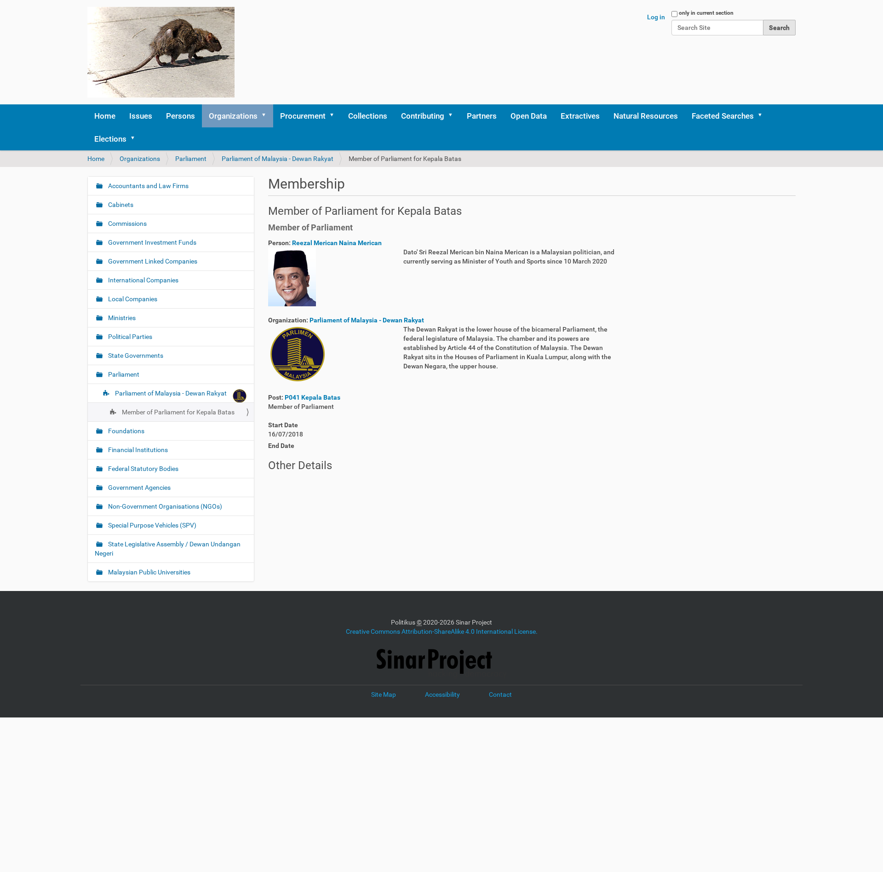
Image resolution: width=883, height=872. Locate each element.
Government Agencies (139, 487)
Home (104, 115)
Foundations (125, 431)
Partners (482, 115)
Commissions (127, 223)
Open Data (528, 115)
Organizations (233, 115)
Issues (140, 115)
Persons (180, 115)
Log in (656, 17)
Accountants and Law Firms (148, 185)
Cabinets (120, 204)
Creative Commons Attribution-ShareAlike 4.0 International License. (442, 631)
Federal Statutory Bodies (142, 468)
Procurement (303, 115)
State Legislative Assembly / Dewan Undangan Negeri (168, 548)
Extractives (580, 115)
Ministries (121, 317)
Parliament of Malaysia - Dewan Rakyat (277, 158)
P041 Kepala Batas (312, 397)
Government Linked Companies (152, 261)
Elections (110, 138)
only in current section (706, 13)
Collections (367, 115)
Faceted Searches (723, 115)
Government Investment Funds (151, 242)
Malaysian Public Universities (148, 572)
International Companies (142, 280)
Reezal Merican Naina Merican (337, 243)
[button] (266, 115)
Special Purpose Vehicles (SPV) (151, 525)
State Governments (135, 355)
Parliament (190, 158)
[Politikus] (161, 52)
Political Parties (129, 336)
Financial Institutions (137, 449)
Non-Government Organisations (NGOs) (164, 506)
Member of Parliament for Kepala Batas (177, 412)
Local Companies (132, 299)
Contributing (422, 115)
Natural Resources (646, 115)
